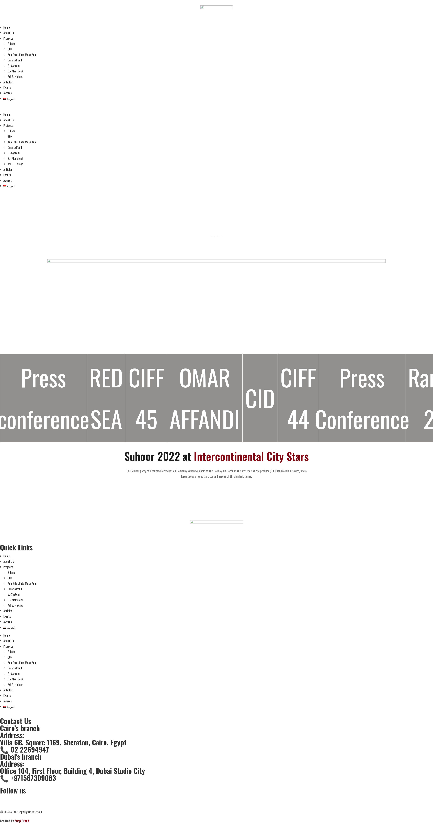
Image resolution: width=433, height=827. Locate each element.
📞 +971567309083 (28, 777)
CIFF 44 (298, 398)
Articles (7, 82)
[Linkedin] (31, 798)
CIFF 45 (146, 398)
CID (260, 398)
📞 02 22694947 (24, 749)
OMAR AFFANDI (204, 398)
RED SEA (106, 398)
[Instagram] (13, 798)
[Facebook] (4, 798)
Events (7, 87)
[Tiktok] (22, 798)
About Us (8, 32)
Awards (7, 93)
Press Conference (362, 398)
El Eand (11, 43)
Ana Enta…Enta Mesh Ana (22, 54)
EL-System (14, 65)
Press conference (43, 398)
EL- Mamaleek (15, 71)
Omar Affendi (15, 60)
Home (6, 27)
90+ (10, 49)
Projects (8, 38)
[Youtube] (41, 798)
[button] (216, 106)
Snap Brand (21, 821)
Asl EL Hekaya (15, 76)
